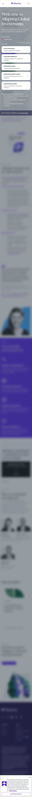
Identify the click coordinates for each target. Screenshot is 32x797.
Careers (7, 105)
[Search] (28, 3)
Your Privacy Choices (16, 794)
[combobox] (16, 39)
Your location (6, 36)
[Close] (30, 777)
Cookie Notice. (13, 790)
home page (24, 113)
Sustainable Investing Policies (14, 103)
